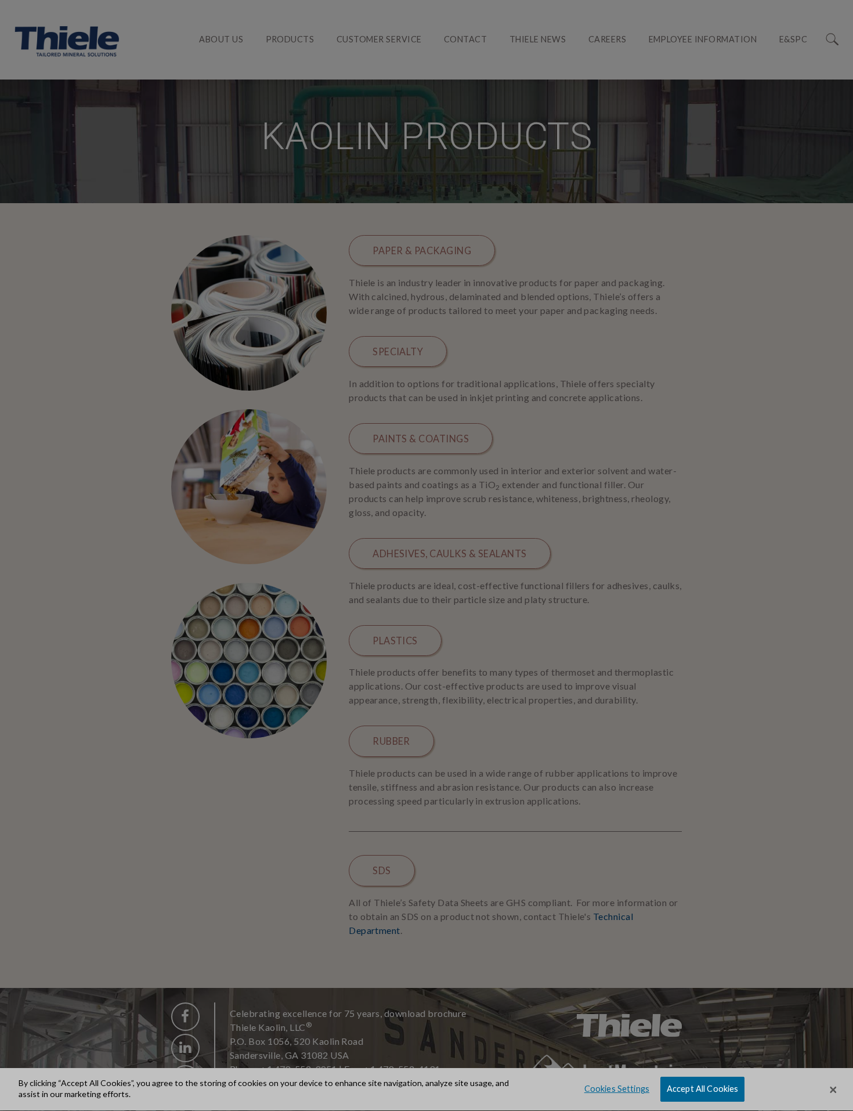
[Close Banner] (833, 1089)
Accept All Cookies (703, 1089)
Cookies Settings (616, 1089)
